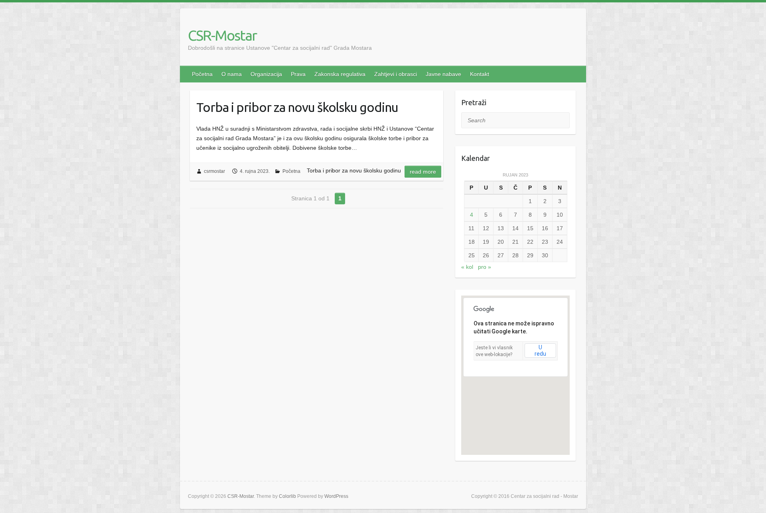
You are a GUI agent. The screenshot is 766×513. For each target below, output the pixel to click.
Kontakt (479, 74)
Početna (202, 74)
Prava (298, 74)
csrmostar (214, 171)
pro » (484, 267)
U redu (540, 350)
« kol (467, 267)
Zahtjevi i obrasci (395, 74)
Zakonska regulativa (339, 74)
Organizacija (266, 74)
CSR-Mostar (222, 35)
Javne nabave (443, 74)
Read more (423, 171)
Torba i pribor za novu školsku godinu (297, 107)
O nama (231, 74)
